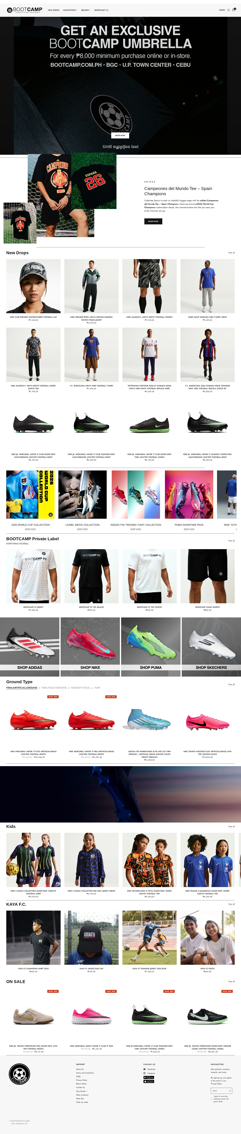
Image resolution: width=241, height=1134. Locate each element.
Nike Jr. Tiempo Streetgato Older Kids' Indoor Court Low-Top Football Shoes (207, 1047)
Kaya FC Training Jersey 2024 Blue (149, 968)
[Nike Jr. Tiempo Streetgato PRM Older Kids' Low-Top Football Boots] (33, 1015)
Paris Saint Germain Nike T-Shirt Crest (207, 317)
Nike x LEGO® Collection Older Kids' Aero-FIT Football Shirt (33, 892)
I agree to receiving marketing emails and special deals (221, 1099)
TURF (97, 687)
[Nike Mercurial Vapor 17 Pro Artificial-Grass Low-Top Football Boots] (91, 720)
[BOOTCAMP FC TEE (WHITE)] (149, 576)
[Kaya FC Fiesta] (207, 937)
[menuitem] (53, 10)
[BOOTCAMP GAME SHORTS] (207, 576)
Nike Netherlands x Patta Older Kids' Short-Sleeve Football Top (149, 892)
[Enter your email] (229, 1091)
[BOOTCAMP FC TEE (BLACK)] (91, 576)
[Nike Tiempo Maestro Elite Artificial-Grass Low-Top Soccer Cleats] (207, 720)
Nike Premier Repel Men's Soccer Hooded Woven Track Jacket (91, 318)
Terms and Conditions (85, 1072)
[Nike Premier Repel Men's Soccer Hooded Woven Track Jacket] (91, 286)
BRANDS (85, 10)
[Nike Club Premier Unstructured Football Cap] (33, 286)
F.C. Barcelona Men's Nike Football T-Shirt (91, 385)
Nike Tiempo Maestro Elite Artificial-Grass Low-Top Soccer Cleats (208, 753)
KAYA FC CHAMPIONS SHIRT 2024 (33, 968)
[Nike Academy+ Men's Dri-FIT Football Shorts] (149, 286)
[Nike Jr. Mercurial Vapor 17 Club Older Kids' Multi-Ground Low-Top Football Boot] (33, 423)
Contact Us (80, 1087)
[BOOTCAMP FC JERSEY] (33, 576)
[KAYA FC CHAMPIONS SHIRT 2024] (33, 937)
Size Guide (80, 1091)
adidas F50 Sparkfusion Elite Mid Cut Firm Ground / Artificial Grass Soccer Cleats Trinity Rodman (149, 754)
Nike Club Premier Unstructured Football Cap (33, 317)
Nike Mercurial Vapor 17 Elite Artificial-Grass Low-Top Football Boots (33, 753)
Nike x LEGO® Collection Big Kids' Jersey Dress (91, 890)
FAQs (78, 1076)
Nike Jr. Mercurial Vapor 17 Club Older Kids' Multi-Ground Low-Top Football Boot (33, 455)
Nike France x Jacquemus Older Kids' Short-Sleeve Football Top (207, 892)
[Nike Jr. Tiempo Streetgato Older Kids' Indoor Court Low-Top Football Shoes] (207, 1015)
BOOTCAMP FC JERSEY (33, 607)
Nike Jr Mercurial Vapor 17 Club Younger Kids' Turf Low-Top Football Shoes (149, 1047)
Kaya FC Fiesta (208, 968)
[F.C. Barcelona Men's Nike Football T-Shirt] (91, 355)
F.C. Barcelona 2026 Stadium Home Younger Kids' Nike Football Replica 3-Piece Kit (207, 387)
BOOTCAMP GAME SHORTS (207, 607)
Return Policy (81, 1083)
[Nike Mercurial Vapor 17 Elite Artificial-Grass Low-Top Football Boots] (33, 720)
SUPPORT (80, 1064)
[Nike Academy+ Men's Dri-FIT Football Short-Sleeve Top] (33, 355)
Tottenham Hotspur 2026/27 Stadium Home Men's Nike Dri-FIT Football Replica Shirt (149, 387)
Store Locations (82, 1094)
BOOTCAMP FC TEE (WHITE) (149, 607)
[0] (233, 10)
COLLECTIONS (69, 10)
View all (231, 252)
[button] (153, 221)
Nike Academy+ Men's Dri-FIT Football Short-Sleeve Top (33, 387)
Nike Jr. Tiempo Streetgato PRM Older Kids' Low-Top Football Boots (33, 1047)
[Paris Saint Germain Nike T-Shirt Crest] (207, 286)
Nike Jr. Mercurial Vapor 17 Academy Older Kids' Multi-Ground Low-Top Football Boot (207, 455)
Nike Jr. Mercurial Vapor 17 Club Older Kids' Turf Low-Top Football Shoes (149, 455)
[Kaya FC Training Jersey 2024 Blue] (149, 937)
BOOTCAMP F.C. (102, 10)
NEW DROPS (53, 10)
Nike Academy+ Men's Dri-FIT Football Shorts (149, 317)
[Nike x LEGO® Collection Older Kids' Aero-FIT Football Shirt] (33, 860)
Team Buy (80, 1098)
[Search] (228, 10)
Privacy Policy (81, 1080)
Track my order (82, 1102)
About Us (80, 1069)
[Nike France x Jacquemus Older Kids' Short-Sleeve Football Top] (207, 860)
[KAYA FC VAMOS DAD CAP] (91, 937)
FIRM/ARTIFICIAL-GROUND (21, 687)
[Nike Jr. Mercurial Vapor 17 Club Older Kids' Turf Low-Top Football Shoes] (149, 423)
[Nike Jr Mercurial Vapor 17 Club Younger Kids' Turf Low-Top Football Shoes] (149, 1015)
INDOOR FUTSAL (80, 687)
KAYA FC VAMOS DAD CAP (91, 968)
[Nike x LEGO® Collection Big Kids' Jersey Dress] (91, 860)
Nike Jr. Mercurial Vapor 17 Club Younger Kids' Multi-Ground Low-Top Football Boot (91, 455)
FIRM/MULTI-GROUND (54, 687)
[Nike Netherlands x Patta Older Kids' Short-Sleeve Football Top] (149, 860)
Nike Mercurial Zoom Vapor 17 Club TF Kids (91, 1045)
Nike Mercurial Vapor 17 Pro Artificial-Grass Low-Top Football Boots (91, 753)
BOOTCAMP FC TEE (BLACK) (91, 607)
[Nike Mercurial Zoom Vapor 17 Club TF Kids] (91, 1015)
